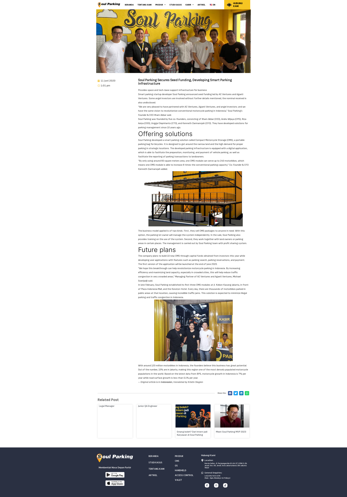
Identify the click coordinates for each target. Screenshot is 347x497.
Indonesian (166, 382)
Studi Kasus (175, 5)
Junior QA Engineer (147, 406)
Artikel (201, 5)
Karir (188, 5)
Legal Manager (106, 406)
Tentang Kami (144, 5)
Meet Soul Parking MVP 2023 (231, 431)
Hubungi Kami (237, 4)
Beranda (129, 5)
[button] (230, 393)
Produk (159, 5)
